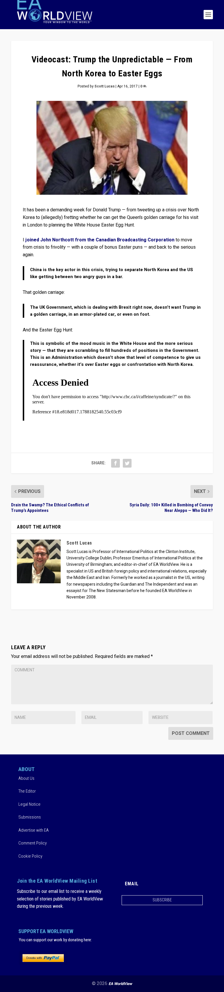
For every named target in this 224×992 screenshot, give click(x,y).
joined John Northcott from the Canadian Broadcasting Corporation (99, 239)
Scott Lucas (104, 86)
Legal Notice (29, 804)
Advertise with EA (33, 830)
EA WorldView (120, 983)
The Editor (27, 791)
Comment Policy (32, 843)
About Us (26, 778)
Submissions (29, 817)
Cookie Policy (30, 856)
